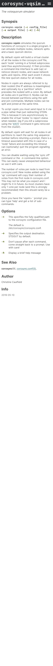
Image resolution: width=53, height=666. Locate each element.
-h (37, 30)
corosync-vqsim (23, 3)
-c (26, 27)
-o (4, 30)
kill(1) (16, 123)
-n (29, 30)
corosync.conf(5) (26, 268)
